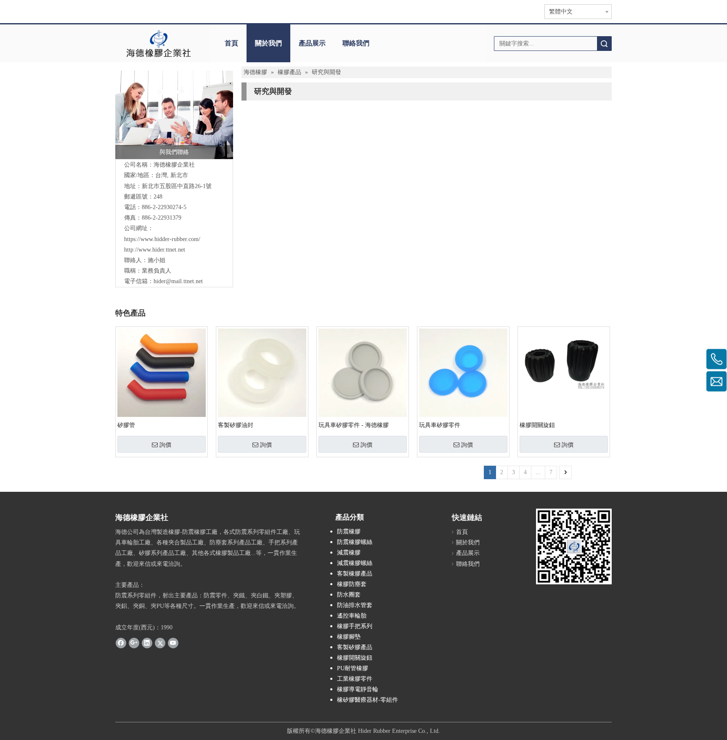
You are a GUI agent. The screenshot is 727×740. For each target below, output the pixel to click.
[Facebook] (121, 642)
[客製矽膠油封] (262, 372)
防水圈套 (349, 594)
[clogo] (158, 43)
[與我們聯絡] (174, 115)
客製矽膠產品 (354, 647)
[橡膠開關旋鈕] (564, 359)
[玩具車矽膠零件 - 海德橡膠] (362, 372)
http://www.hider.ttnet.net (154, 250)
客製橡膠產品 (354, 573)
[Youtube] (173, 642)
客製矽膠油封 (235, 425)
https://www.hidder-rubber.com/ (162, 239)
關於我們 (268, 43)
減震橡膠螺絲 (354, 563)
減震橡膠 (349, 552)
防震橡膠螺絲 (354, 542)
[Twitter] (160, 642)
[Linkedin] (147, 642)
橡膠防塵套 (351, 584)
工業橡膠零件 (354, 679)
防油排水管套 (354, 605)
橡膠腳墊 (349, 637)
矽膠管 (126, 425)
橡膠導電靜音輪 (357, 689)
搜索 (604, 43)
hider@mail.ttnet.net (178, 281)
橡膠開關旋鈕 (537, 425)
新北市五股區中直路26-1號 (177, 186)
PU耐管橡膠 (352, 668)
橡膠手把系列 (354, 626)
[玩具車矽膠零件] (463, 372)
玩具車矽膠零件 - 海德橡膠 (353, 425)
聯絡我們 (355, 43)
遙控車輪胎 (351, 616)
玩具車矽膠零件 (439, 425)
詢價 (165, 444)
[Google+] (134, 642)
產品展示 (312, 43)
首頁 (231, 43)
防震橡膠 (349, 531)
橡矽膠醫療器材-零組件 (367, 700)
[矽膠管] (161, 372)
